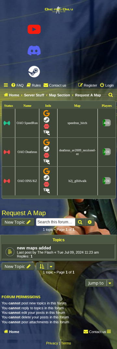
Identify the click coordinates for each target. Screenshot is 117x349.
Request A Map (24, 212)
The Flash (45, 252)
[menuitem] (17, 85)
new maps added (34, 247)
